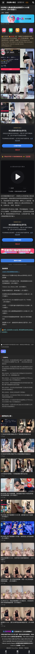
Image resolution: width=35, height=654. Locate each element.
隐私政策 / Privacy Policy (12, 648)
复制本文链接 (17, 260)
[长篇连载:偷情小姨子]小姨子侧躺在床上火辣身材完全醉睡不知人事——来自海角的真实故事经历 (17, 362)
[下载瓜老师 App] (26, 2)
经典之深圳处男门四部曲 (17, 392)
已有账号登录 (17, 145)
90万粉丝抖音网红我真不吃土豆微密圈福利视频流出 (16, 454)
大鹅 (2, 12)
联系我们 (21, 648)
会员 (19, 38)
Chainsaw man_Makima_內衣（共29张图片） (14, 286)
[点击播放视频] (17, 177)
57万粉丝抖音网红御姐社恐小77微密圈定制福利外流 (16, 434)
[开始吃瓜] (17, 30)
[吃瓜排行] (4, 30)
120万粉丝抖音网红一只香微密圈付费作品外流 (14, 473)
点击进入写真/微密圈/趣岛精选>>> (11, 271)
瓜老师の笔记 (11, 2)
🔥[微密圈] (12, 36)
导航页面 (26, 648)
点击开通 (28, 156)
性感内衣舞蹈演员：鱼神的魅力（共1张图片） (15, 290)
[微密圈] (24, 30)
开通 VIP (17, 150)
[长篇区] (10, 30)
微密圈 (6, 12)
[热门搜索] (31, 30)
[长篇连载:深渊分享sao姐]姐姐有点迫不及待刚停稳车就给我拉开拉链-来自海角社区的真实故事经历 (17, 368)
